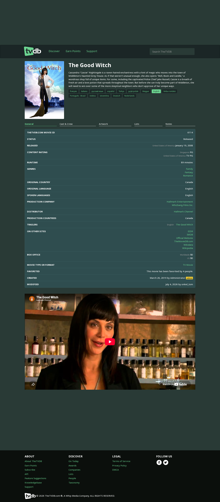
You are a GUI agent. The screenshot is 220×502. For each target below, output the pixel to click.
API (26, 473)
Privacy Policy (119, 465)
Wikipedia (187, 248)
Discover (54, 51)
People (72, 478)
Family (189, 168)
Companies (74, 469)
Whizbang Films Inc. (182, 205)
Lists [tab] (136, 123)
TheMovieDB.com (183, 241)
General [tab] (29, 123)
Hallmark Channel (183, 211)
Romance (188, 175)
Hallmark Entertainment (180, 201)
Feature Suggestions (35, 478)
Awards (72, 465)
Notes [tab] (169, 123)
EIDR (190, 231)
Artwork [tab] (103, 123)
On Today (74, 461)
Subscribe (30, 469)
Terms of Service (121, 461)
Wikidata (188, 244)
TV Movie (188, 264)
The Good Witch (184, 224)
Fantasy (189, 172)
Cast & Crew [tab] (66, 123)
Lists (71, 473)
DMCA (115, 469)
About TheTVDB (33, 461)
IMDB (190, 234)
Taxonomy (74, 482)
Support (92, 51)
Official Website (184, 237)
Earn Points (73, 51)
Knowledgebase (33, 482)
